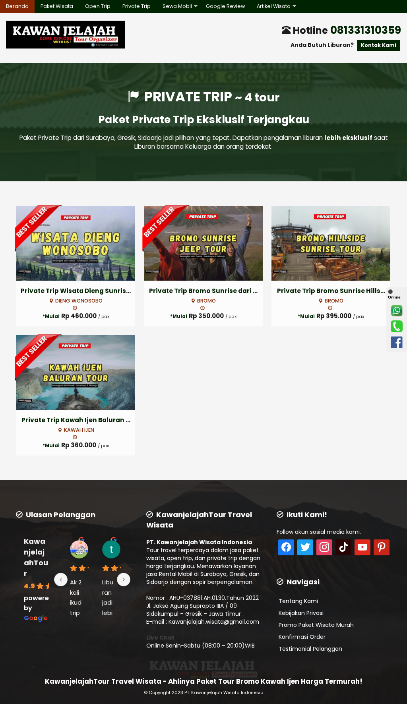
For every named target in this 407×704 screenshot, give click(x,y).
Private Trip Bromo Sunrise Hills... (331, 291)
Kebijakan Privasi (301, 613)
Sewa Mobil (177, 6)
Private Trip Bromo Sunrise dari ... (203, 291)
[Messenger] (396, 342)
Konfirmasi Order (302, 637)
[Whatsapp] (396, 310)
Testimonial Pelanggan (310, 649)
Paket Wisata (57, 6)
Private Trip (136, 6)
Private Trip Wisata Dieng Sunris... (76, 291)
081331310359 (365, 30)
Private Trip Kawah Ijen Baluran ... (75, 420)
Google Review (225, 6)
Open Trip (97, 6)
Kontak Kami (378, 45)
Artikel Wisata (274, 6)
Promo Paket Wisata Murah (316, 625)
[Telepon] (396, 326)
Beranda (17, 6)
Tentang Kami (298, 601)
